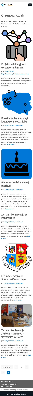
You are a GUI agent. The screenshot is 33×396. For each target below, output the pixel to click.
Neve (8, 394)
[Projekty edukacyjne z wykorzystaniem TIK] (16, 45)
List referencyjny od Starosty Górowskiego (13, 277)
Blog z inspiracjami (6, 74)
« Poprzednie (7, 367)
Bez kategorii (19, 125)
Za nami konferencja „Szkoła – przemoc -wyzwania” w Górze (12, 333)
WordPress (22, 394)
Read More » (11, 144)
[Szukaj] (30, 1)
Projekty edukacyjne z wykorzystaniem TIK (13, 66)
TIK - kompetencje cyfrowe (21, 74)
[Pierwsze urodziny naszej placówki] (16, 164)
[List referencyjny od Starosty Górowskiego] (16, 258)
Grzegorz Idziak (9, 71)
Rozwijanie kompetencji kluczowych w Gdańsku (14, 119)
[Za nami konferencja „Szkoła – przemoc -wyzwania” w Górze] (16, 315)
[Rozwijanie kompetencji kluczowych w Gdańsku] (16, 102)
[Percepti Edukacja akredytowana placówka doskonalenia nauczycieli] (6, 4)
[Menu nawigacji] (30, 4)
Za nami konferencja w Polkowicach (14, 216)
